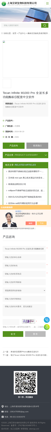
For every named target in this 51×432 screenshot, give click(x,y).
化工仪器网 (15, 429)
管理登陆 (24, 429)
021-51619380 (47, 320)
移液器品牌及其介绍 (17, 184)
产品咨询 (13, 146)
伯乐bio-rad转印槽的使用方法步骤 (23, 203)
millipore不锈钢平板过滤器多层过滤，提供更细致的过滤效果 (26, 190)
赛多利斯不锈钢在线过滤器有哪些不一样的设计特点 (26, 171)
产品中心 (22, 33)
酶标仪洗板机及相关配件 (38, 33)
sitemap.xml (34, 429)
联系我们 (37, 146)
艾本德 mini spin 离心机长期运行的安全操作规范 (26, 178)
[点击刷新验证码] (28, 321)
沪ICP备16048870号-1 (27, 425)
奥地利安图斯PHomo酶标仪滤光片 (25, 352)
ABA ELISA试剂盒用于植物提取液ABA (25, 197)
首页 (14, 33)
